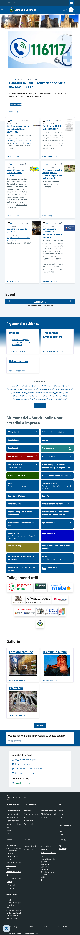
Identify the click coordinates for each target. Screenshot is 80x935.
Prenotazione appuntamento (48, 873)
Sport (32, 399)
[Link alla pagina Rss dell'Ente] (60, 845)
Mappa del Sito (62, 926)
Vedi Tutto (40, 725)
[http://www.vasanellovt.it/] (39, 600)
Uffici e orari (10, 885)
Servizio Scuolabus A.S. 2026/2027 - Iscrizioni (15, 172)
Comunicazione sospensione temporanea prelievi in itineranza (52, 233)
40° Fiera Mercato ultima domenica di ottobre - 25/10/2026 (18, 129)
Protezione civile (61, 396)
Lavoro (66, 392)
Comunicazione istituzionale (63, 389)
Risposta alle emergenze (21, 399)
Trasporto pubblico (54, 399)
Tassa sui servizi (41, 399)
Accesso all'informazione (18, 386)
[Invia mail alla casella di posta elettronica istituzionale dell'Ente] (13, 864)
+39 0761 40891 (12, 856)
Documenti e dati (12, 814)
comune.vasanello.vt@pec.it (21, 143)
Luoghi (61, 831)
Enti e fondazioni (12, 817)
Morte (25, 396)
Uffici (8, 834)
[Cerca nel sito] (70, 9)
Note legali (45, 849)
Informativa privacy (48, 846)
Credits (45, 926)
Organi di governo (12, 820)
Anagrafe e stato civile (31, 816)
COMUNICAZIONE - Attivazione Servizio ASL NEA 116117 (37, 85)
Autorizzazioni (28, 820)
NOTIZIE (14, 79)
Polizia (52, 396)
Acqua (29, 386)
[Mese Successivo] (70, 301)
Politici (8, 830)
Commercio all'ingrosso (15, 389)
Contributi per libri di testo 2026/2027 (51, 127)
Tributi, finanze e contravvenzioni (48, 816)
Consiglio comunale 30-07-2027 (17, 230)
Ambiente (27, 810)
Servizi (31, 926)
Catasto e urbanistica (31, 824)
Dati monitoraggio (12, 926)
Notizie (61, 810)
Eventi (61, 834)
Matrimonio (17, 396)
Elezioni (30, 392)
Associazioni (59, 386)
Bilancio (67, 386)
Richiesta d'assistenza (48, 878)
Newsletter (62, 848)
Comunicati (62, 814)
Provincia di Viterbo (30, 846)
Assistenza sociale (47, 386)
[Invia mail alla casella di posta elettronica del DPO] (13, 903)
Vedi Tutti (40, 406)
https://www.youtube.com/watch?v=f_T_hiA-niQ (18, 239)
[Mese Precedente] (9, 301)
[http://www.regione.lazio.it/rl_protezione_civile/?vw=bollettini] (60, 587)
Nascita (31, 396)
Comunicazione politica (19, 392)
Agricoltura (36, 386)
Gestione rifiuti (39, 392)
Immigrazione (50, 392)
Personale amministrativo (13, 826)
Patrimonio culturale (41, 396)
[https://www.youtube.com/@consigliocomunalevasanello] (40, 623)
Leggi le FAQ (45, 864)
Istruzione (59, 392)
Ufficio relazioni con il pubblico (13, 880)
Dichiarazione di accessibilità (48, 854)
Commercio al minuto (30, 389)
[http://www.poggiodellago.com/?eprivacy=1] (18, 599)
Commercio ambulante (46, 389)
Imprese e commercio (48, 810)
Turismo (63, 399)
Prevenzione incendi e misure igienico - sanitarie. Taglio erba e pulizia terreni (52, 174)
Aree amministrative (13, 810)
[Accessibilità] (6, 928)
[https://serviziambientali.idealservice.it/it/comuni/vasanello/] (60, 599)
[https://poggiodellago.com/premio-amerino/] (47, 611)
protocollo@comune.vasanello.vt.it (19, 140)
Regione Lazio (10, 3)
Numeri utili (10, 888)
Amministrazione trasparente (48, 860)
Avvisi (61, 817)
